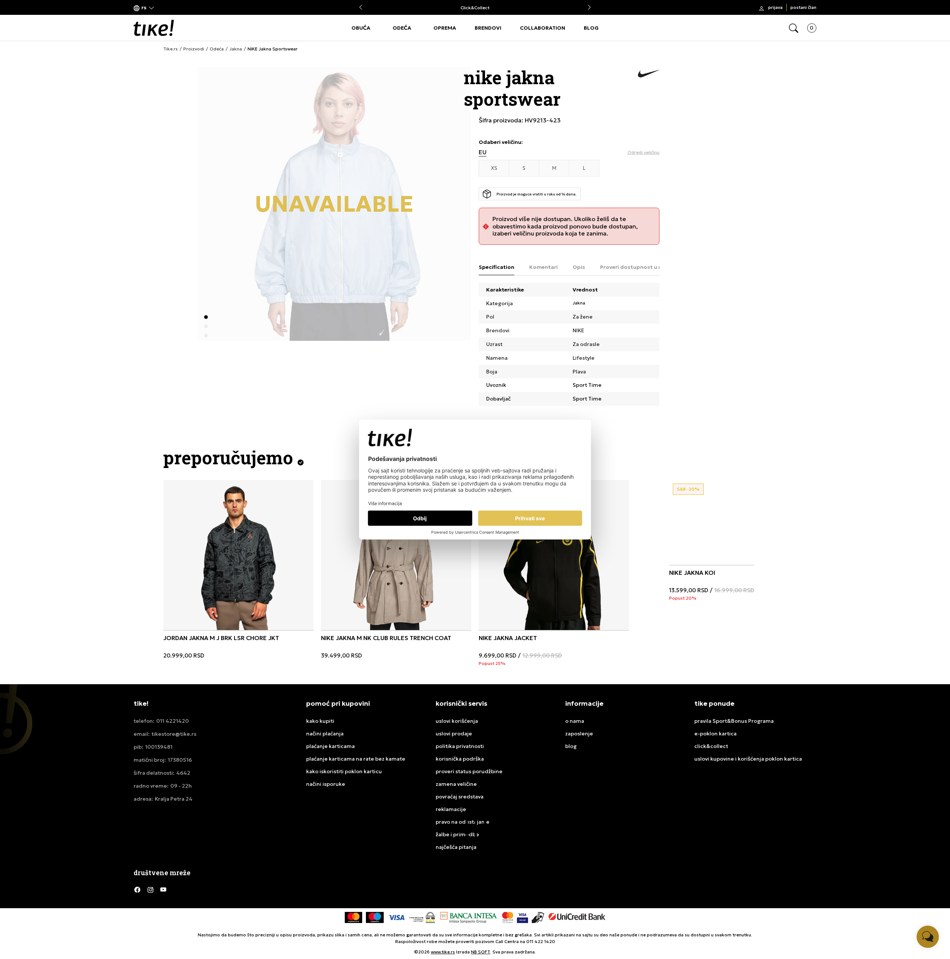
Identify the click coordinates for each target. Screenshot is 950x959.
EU (483, 152)
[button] (144, 7)
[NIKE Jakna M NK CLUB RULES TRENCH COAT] (396, 555)
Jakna (235, 49)
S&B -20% (688, 489)
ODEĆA (402, 27)
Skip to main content (164, 7)
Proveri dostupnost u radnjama (642, 267)
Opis (579, 267)
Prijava (775, 7)
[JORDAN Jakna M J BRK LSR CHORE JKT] (238, 555)
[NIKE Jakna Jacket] (554, 555)
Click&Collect (475, 7)
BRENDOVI (488, 27)
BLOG (591, 27)
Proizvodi (193, 49)
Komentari (543, 267)
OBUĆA (360, 27)
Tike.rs (170, 49)
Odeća (217, 49)
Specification (496, 267)
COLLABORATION (542, 27)
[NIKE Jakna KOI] (706, 517)
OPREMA (444, 27)
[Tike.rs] (154, 28)
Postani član (803, 7)
